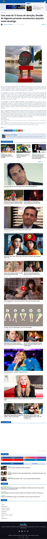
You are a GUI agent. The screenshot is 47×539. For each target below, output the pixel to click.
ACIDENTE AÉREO (23, 506)
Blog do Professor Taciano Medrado (21, 535)
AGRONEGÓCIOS (23, 518)
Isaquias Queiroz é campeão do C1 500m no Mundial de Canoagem (23, 156)
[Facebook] (42, 24)
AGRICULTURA (23, 513)
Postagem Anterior (4, 450)
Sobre (23, 537)
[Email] (22, 131)
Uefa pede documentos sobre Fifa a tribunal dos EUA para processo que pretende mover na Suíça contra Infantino (39, 156)
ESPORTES (8, 12)
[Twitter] (44, 24)
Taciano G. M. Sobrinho (11, 135)
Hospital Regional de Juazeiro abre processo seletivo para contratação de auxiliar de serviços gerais (22, 492)
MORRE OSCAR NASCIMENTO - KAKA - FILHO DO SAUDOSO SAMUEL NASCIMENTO (24, 478)
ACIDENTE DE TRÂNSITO (23, 509)
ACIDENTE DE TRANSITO (23, 508)
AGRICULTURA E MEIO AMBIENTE (23, 515)
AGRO (23, 516)
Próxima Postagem (42, 450)
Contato (27, 537)
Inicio (20, 537)
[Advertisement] (23, 36)
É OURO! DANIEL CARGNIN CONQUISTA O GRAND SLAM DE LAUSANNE (7, 156)
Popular (12, 463)
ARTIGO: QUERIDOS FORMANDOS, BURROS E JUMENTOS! (19, 467)
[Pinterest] (19, 131)
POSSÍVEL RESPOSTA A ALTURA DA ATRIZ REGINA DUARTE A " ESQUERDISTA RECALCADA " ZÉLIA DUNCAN (27, 474)
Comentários (34, 463)
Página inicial (3, 12)
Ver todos (44, 141)
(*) (23, 503)
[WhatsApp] (45, 24)
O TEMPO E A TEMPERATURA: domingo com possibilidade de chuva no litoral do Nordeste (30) (20, 496)
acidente (23, 504)
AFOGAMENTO (23, 511)
